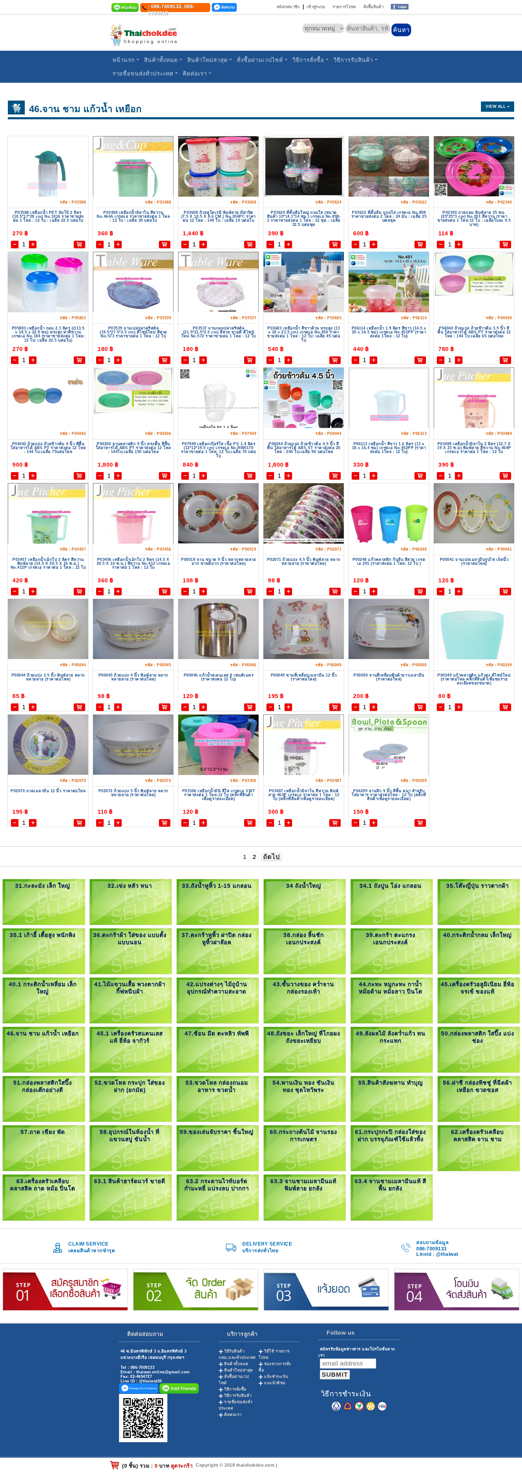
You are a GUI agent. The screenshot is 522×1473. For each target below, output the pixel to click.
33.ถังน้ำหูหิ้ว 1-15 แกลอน (217, 886)
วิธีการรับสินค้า (353, 60)
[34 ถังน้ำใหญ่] (305, 901)
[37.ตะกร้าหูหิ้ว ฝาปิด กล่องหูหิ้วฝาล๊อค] (218, 951)
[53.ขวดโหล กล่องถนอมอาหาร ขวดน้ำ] (218, 1098)
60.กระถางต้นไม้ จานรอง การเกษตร (303, 1135)
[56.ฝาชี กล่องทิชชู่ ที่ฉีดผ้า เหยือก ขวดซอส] (479, 1098)
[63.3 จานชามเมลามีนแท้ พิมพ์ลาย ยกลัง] (305, 1197)
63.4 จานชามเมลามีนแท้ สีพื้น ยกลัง (390, 1185)
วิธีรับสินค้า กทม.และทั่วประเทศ (237, 1354)
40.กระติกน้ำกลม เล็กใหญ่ (477, 935)
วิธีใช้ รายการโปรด (274, 1354)
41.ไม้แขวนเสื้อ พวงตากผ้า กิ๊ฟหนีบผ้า (129, 988)
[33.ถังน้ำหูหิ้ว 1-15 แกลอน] (218, 901)
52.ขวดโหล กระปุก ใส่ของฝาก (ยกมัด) (130, 1086)
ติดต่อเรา (195, 73)
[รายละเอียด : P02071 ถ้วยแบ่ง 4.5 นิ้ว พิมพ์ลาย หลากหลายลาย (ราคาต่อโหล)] (303, 536)
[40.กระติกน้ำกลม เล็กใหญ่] (479, 951)
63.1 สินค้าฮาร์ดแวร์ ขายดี (129, 1181)
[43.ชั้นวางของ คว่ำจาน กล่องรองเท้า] (305, 1000)
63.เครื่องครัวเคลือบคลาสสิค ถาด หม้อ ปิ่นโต (42, 1185)
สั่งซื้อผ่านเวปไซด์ (260, 60)
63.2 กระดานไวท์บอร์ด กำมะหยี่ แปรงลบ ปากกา (216, 1185)
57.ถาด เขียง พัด (43, 1132)
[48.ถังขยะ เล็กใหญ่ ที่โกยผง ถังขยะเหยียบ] (305, 1049)
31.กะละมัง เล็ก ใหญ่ (42, 886)
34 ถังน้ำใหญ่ (303, 886)
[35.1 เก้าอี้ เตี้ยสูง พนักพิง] (44, 951)
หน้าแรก (123, 60)
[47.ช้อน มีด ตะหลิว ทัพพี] (218, 1049)
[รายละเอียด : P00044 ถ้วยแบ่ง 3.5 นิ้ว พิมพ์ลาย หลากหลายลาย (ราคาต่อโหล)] (48, 628)
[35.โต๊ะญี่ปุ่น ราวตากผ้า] (479, 901)
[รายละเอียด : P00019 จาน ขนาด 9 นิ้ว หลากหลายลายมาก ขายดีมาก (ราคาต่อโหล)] (218, 513)
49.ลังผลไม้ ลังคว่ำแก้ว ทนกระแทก (390, 1037)
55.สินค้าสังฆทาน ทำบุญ (390, 1082)
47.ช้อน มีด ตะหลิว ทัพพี (217, 1033)
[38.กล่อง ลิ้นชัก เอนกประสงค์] (305, 951)
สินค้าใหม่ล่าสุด (207, 60)
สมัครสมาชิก (288, 7)
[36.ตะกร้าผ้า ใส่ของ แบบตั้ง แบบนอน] (131, 951)
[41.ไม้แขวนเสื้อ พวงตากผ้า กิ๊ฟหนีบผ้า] (131, 1000)
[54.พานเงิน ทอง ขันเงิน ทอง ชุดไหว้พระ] (305, 1098)
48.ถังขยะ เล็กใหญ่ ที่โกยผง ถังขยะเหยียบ (303, 1037)
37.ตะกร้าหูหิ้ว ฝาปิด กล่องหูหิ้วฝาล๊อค (217, 938)
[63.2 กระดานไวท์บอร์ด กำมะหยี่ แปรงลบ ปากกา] (218, 1197)
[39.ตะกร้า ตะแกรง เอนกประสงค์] (392, 951)
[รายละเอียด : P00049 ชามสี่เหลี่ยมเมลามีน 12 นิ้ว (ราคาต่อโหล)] (303, 628)
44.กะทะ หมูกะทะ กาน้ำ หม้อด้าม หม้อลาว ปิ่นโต (390, 988)
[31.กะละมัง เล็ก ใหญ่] (44, 901)
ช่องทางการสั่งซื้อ (275, 1367)
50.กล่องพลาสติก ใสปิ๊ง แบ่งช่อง (477, 1037)
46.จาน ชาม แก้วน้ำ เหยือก (43, 1033)
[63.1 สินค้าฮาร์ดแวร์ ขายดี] (131, 1197)
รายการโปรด (344, 7)
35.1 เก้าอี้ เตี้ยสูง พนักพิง (43, 935)
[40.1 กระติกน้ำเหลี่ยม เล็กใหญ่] (44, 1000)
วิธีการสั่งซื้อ (308, 60)
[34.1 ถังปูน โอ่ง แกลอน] (392, 901)
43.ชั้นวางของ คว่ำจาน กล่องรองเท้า (303, 988)
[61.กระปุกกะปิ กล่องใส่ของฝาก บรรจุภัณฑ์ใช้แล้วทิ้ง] (392, 1147)
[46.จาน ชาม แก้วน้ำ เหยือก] (44, 1049)
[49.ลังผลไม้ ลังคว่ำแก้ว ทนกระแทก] (392, 1049)
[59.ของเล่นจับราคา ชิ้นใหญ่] (218, 1147)
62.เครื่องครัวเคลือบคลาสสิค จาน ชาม (477, 1135)
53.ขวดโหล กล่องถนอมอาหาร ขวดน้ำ (216, 1086)
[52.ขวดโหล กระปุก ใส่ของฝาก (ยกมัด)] (131, 1098)
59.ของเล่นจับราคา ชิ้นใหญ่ (216, 1132)
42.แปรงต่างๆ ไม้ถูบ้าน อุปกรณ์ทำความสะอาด (216, 988)
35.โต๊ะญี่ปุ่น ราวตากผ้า (477, 886)
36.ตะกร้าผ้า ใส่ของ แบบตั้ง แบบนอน (129, 938)
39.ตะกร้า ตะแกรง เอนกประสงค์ (390, 938)
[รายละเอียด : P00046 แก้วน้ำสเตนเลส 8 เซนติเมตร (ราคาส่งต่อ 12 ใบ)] (218, 628)
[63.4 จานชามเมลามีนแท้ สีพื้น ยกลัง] (392, 1197)
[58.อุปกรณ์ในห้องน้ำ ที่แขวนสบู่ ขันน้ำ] (131, 1147)
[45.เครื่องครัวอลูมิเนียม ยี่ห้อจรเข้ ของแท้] (479, 1000)
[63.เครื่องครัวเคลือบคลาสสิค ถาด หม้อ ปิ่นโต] (44, 1197)
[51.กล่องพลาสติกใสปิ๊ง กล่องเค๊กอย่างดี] (44, 1098)
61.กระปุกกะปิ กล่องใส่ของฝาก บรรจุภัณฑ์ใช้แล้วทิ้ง (390, 1135)
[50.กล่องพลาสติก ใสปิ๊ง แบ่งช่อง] (479, 1049)
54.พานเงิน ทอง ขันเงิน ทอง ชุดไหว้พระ (303, 1086)
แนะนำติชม (275, 1383)
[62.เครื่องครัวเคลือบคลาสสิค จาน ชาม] (479, 1147)
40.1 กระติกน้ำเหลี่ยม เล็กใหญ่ (43, 988)
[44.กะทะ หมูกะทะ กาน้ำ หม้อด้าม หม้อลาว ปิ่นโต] (392, 1000)
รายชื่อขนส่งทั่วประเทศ (142, 73)
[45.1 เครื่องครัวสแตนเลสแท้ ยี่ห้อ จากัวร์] (131, 1049)
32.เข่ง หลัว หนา (130, 886)
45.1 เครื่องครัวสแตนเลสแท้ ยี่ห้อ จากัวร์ (130, 1037)
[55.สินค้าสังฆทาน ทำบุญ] (392, 1098)
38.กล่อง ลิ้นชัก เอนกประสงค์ (303, 938)
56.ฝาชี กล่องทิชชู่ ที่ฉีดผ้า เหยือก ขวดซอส (477, 1086)
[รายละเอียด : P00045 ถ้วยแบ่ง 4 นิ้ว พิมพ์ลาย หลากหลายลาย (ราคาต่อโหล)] (133, 628)
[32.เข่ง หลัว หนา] (131, 901)
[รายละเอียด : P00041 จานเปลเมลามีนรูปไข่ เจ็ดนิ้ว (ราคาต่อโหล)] (474, 513)
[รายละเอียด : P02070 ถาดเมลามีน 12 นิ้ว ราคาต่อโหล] (48, 744)
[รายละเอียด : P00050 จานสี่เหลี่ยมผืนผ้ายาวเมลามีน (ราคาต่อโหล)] (389, 628)
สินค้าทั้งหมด (161, 60)
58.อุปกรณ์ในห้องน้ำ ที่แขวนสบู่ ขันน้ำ (130, 1135)
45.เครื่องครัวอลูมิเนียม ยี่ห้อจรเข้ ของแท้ (477, 988)
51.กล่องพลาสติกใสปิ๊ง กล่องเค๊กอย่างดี (42, 1086)
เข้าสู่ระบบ (316, 7)
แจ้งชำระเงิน (276, 1376)
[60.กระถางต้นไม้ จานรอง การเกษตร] (305, 1147)
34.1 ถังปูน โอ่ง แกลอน (390, 886)
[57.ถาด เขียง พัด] (44, 1147)
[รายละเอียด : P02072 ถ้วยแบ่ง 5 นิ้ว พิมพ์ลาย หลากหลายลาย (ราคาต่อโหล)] (133, 744)
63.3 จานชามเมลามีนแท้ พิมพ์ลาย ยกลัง (303, 1185)
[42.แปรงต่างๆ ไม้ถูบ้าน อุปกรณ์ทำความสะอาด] (218, 1000)
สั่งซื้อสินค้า (373, 7)
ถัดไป (271, 856)
